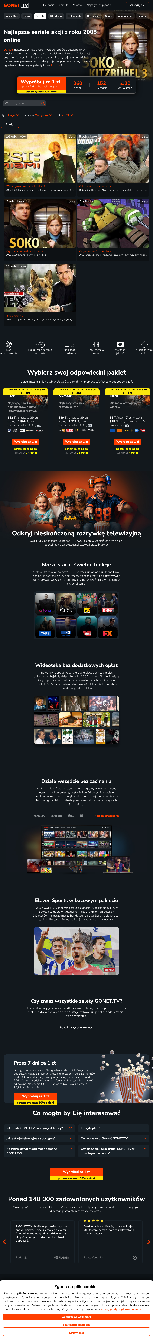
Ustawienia (76, 1333)
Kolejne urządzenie (106, 816)
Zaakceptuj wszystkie (76, 1317)
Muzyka (142, 16)
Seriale (40, 16)
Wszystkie (12, 16)
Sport (108, 16)
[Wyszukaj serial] (43, 103)
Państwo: (36, 115)
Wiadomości (125, 16)
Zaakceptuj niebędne (76, 1325)
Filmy (26, 16)
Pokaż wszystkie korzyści (76, 1028)
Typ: (8, 115)
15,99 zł (56, 65)
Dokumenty (74, 16)
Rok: (63, 115)
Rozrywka (93, 16)
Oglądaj (8, 50)
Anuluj (10, 124)
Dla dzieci (56, 16)
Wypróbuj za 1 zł (35, 1096)
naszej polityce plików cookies (121, 1309)
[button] (4, 1242)
